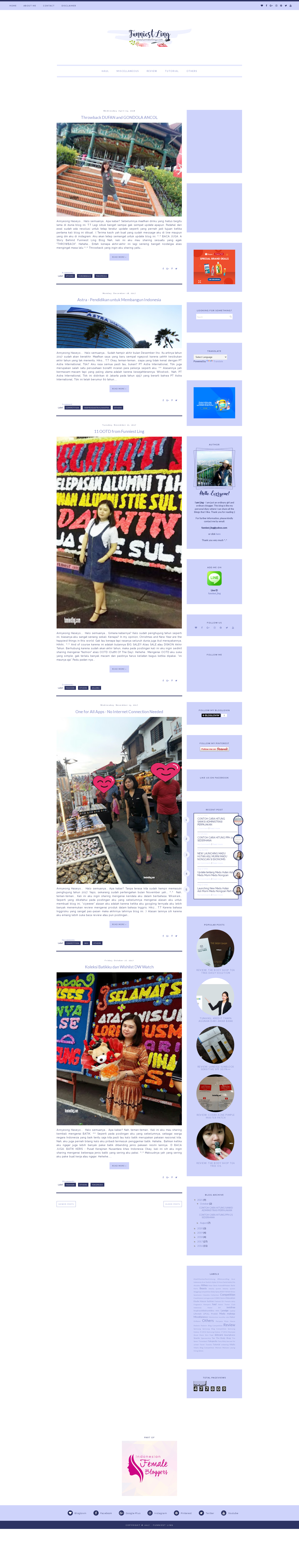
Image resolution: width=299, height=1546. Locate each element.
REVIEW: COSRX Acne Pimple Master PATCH (216, 1116)
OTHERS (192, 71)
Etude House (200, 1301)
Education (230, 1298)
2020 (200, 1228)
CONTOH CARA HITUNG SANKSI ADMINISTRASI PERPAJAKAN (211, 821)
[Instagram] (276, 5)
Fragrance (198, 1304)
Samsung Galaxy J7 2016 (217, 1332)
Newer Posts (66, 1204)
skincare (219, 1334)
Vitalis (232, 1344)
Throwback (84, 276)
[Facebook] (266, 5)
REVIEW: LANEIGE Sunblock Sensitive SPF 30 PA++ (216, 1068)
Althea (204, 1285)
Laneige (224, 1310)
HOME (13, 5)
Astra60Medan (224, 1285)
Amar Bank (213, 1285)
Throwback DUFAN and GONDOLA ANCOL (119, 117)
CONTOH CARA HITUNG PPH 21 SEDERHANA (216, 1216)
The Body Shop (223, 1338)
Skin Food (209, 1335)
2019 (200, 1232)
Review (229, 1325)
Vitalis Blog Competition (204, 1348)
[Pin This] (172, 268)
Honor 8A (214, 1308)
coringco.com (208, 1298)
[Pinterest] (281, 5)
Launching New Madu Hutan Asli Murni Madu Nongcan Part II (215, 890)
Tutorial (216, 1344)
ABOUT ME (30, 5)
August (204, 1222)
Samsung (197, 1329)
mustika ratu (224, 1317)
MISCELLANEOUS (128, 71)
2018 (200, 1237)
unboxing (225, 1344)
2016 (200, 1245)
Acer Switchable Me (227, 1282)
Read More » (119, 257)
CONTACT (49, 5)
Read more (215, 828)
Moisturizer (213, 1317)
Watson (218, 1348)
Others (70, 276)
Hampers (207, 1304)
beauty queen (215, 1288)
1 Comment (202, 828)
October (204, 1203)
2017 (200, 1241)
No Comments (204, 844)
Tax (213, 1338)
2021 (200, 1200)
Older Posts (172, 1204)
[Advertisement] (63, 85)
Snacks (197, 1338)
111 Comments (204, 863)
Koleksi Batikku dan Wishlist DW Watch (119, 966)
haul (214, 1304)
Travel (202, 1344)
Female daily (230, 1301)
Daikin (222, 1298)
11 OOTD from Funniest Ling (119, 431)
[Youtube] (290, 5)
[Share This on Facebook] (163, 268)
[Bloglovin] (261, 5)
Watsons (225, 1348)
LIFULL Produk (210, 1313)
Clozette (206, 1295)
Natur (232, 1317)
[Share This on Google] (167, 268)
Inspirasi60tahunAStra (96, 408)
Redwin (197, 1325)
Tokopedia (101, 276)
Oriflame (197, 1321)
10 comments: (68, 1181)
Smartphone (229, 1335)
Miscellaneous (201, 1316)
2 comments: (68, 684)
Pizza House (229, 1321)
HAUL (105, 71)
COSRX (217, 1298)
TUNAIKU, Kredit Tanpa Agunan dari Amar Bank (216, 1019)
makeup (231, 1313)
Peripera (219, 1321)
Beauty (203, 1288)
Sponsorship (206, 1338)
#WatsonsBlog (223, 1279)
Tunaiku (209, 1344)
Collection (215, 1295)
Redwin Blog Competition (212, 1325)
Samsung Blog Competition (214, 1329)
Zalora (96, 688)
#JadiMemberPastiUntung (204, 1279)
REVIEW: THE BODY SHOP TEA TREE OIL (216, 1164)
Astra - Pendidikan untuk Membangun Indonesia (119, 299)
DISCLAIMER (69, 5)
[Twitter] (285, 5)
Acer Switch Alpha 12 (210, 1282)
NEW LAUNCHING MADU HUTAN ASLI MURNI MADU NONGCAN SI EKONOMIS (212, 856)
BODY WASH (225, 1292)
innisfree (231, 1307)
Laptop (232, 1311)
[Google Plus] (271, 5)
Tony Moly (222, 1341)
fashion (70, 688)
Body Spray (215, 1292)
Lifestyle (198, 1313)
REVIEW (152, 71)
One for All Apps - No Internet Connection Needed (119, 711)
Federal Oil (219, 1301)
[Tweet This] (176, 268)
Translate (218, 361)
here (218, 534)
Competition (72, 408)
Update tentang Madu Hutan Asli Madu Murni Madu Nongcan (215, 874)
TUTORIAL (172, 71)
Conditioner (198, 1298)
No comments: (68, 940)
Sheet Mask (199, 1335)
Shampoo (231, 1332)
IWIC (86, 943)
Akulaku (197, 1285)
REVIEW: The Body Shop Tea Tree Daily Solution (216, 971)
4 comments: (68, 272)
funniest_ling (214, 593)
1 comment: (67, 404)
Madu (222, 1313)
